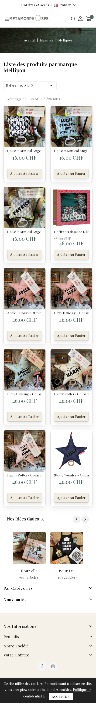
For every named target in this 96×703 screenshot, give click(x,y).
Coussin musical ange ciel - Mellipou (71, 151)
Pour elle (29, 570)
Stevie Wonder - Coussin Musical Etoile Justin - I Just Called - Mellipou (71, 475)
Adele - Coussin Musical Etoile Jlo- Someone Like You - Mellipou (24, 313)
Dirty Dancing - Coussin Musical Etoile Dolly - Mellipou (24, 394)
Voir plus (29, 577)
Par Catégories (18, 588)
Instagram (53, 667)
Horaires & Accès (35, 5)
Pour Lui (67, 570)
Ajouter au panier (24, 173)
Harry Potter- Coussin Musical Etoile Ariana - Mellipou (24, 475)
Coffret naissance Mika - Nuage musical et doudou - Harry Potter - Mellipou (71, 232)
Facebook (42, 667)
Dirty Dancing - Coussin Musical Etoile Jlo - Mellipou (71, 313)
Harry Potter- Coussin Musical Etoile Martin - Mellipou (71, 394)
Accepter (60, 696)
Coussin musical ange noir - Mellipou (24, 151)
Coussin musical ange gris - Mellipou (24, 232)
